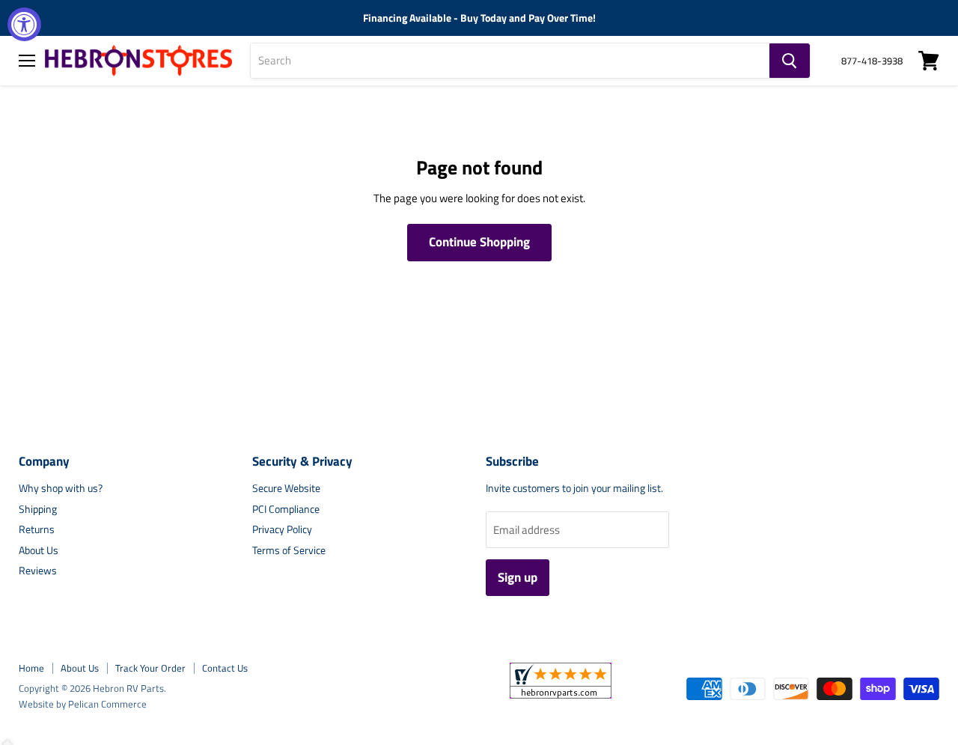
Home (31, 667)
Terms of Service (289, 550)
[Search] (789, 60)
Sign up (517, 577)
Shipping (38, 509)
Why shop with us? (61, 488)
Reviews (38, 570)
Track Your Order (150, 667)
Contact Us (225, 667)
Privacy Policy (282, 529)
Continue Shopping (479, 242)
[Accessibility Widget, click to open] (24, 24)
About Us (38, 550)
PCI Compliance (286, 509)
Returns (37, 529)
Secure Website (286, 488)
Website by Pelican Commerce (83, 703)
